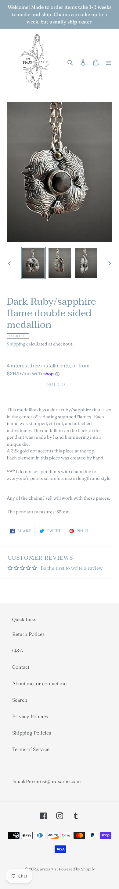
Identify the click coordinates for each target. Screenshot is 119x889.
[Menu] (108, 61)
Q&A (17, 650)
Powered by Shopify (77, 868)
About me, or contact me (39, 683)
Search (19, 700)
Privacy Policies (30, 716)
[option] (33, 262)
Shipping (16, 344)
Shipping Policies (31, 733)
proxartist (49, 868)
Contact (20, 667)
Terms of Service (30, 749)
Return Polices (28, 634)
